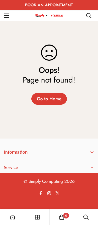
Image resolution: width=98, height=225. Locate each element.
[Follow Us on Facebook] (41, 193)
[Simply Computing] (49, 15)
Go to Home (49, 99)
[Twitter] (57, 193)
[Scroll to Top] (88, 197)
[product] (12, 217)
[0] (61, 217)
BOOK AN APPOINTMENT (49, 5)
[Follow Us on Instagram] (49, 193)
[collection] (37, 217)
